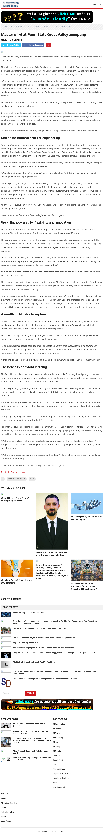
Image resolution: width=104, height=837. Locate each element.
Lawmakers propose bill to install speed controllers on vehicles (39, 628)
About (3, 799)
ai (3, 479)
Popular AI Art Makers (62, 774)
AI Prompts (57, 747)
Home (6, 27)
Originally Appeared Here (13, 472)
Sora (55, 783)
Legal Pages (6, 821)
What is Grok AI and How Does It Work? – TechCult (34, 662)
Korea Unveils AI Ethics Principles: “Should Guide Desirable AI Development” (84, 586)
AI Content (57, 729)
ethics (32, 479)
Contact (4, 807)
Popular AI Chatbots (61, 778)
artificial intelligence (16, 479)
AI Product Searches (9, 803)
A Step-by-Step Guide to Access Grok (28, 613)
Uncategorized (59, 787)
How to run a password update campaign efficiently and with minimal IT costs (45, 679)
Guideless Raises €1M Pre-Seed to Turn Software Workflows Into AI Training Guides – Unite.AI (32, 740)
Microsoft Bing (59, 769)
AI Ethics (13, 27)
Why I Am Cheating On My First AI (26, 643)
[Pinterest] (48, 45)
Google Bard (58, 760)
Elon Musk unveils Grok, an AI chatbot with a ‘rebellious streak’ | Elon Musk (44, 638)
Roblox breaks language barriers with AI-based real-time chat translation (43, 648)
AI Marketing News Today (54, 832)
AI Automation (59, 724)
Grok (55, 765)
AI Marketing (58, 738)
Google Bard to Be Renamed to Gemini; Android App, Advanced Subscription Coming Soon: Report (54, 653)
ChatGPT (56, 756)
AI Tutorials (57, 751)
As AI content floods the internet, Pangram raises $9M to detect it (30, 732)
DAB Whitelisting (7, 812)
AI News (56, 742)
